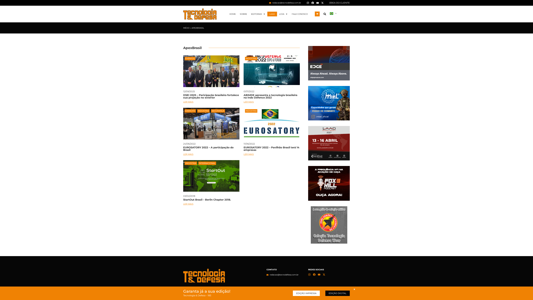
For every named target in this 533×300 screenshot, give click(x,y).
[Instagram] (308, 3)
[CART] (317, 14)
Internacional (207, 163)
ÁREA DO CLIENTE (339, 3)
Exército (190, 111)
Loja (281, 14)
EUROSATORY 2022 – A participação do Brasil (208, 149)
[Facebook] (312, 3)
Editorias (256, 14)
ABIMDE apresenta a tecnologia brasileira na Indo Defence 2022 (270, 96)
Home (232, 14)
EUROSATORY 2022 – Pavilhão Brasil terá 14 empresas (271, 149)
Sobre (243, 14)
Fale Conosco (300, 14)
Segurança (218, 111)
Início (186, 28)
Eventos (190, 58)
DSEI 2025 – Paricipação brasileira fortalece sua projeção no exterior (211, 96)
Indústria (251, 58)
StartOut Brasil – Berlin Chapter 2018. (207, 199)
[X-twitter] (322, 3)
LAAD (272, 14)
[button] (324, 14)
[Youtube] (317, 3)
